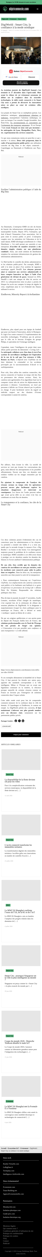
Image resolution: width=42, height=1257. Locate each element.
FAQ (5, 1238)
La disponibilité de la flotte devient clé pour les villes (20, 780)
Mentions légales (9, 1226)
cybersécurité (6, 726)
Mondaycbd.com (9, 1207)
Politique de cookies (10, 1236)
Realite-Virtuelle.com (11, 1164)
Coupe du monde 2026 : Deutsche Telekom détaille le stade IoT (19, 1042)
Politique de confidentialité (13, 1233)
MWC (8, 905)
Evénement (13, 19)
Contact (6, 1241)
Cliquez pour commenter (21, 734)
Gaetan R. (5, 30)
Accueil (3, 1148)
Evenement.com (9, 1187)
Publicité (6, 1243)
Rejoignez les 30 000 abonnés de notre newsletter (21, 2)
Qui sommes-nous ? (10, 1228)
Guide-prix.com (9, 1214)
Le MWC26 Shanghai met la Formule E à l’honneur (21, 1107)
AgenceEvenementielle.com (13, 1194)
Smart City (21, 19)
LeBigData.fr (8, 1167)
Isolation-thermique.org (11, 1217)
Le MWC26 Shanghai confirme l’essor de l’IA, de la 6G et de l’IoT (20, 911)
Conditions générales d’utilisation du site (18, 1231)
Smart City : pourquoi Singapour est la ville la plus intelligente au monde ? (20, 977)
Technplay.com (8, 1171)
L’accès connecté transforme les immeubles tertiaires (18, 846)
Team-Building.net (10, 1190)
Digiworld (5, 19)
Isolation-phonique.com (12, 1210)
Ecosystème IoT (13, 1148)
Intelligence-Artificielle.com (13, 1174)
